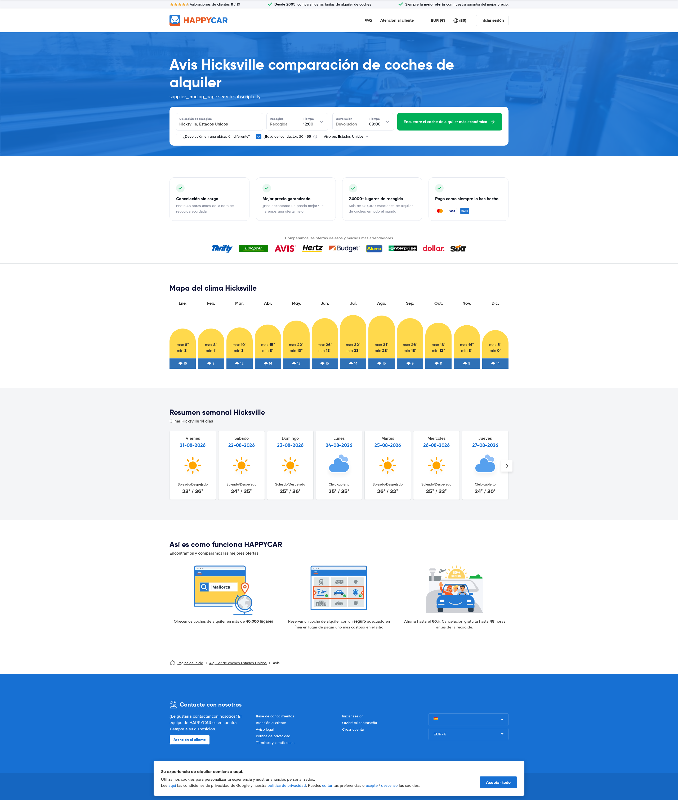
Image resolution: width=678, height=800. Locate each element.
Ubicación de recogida (195, 118)
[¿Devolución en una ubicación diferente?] (178, 136)
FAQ (368, 20)
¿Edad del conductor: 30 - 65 (287, 136)
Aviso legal (265, 729)
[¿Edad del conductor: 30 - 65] (258, 136)
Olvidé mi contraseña (359, 723)
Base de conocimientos (275, 716)
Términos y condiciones (275, 742)
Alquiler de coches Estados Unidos (238, 663)
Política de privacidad (273, 736)
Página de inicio (190, 663)
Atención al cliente (397, 20)
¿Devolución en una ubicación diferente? (216, 136)
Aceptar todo (498, 782)
